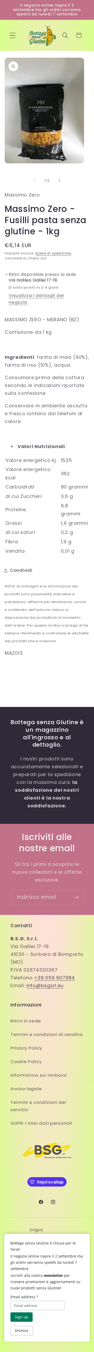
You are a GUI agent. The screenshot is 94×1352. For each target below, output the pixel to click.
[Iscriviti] (76, 897)
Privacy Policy (26, 1048)
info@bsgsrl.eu (44, 985)
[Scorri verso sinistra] (34, 180)
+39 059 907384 (54, 977)
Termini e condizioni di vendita (46, 1034)
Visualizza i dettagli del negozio (36, 298)
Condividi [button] (21, 570)
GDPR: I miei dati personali (41, 1123)
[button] (13, 35)
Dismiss (21, 1330)
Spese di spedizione (53, 253)
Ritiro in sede (25, 1021)
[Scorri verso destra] (59, 180)
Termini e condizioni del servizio (38, 1106)
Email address (24, 1296)
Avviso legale (26, 1089)
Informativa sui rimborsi (38, 1075)
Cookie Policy (26, 1061)
